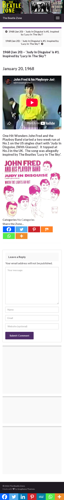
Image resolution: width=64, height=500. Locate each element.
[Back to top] (56, 492)
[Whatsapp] (9, 236)
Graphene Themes (26, 489)
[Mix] (47, 229)
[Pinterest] (34, 229)
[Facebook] (9, 229)
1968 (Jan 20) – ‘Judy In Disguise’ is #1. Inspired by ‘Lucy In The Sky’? (34, 33)
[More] (21, 236)
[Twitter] (21, 229)
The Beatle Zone (12, 17)
